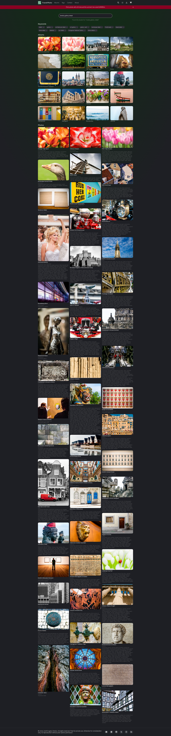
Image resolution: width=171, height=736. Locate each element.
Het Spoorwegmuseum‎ (107, 223)
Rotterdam (40, 183)
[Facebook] (116, 732)
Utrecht (104, 572)
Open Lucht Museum (75, 176)
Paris (71, 672)
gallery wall (84, 27)
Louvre (71, 578)
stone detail (43, 30)
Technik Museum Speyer (76, 231)
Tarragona (72, 645)
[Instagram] (126, 732)
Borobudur (40, 447)
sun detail (62, 30)
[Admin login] (126, 2)
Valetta (104, 437)
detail (41, 27)
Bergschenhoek (74, 458)
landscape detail (97, 27)
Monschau (104, 714)
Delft (103, 186)
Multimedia (109, 27)
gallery (50, 27)
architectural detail (61, 27)
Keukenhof (73, 150)
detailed (53, 30)
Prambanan (105, 331)
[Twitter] (121, 732)
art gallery (74, 27)
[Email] (106, 732)
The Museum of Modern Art (77, 205)
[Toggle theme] (122, 2)
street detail (120, 27)
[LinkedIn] (131, 732)
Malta (71, 510)
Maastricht (40, 357)
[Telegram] (111, 732)
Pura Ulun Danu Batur (75, 407)
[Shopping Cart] (130, 2)
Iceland (40, 694)
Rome (71, 484)
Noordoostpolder (42, 150)
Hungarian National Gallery (76, 30)
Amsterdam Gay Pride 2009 (44, 263)
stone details (92, 30)
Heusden (72, 708)
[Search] (118, 2)
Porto (39, 632)
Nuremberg (41, 305)
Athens (72, 380)
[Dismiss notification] (133, 7)
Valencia (72, 544)
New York (72, 269)
